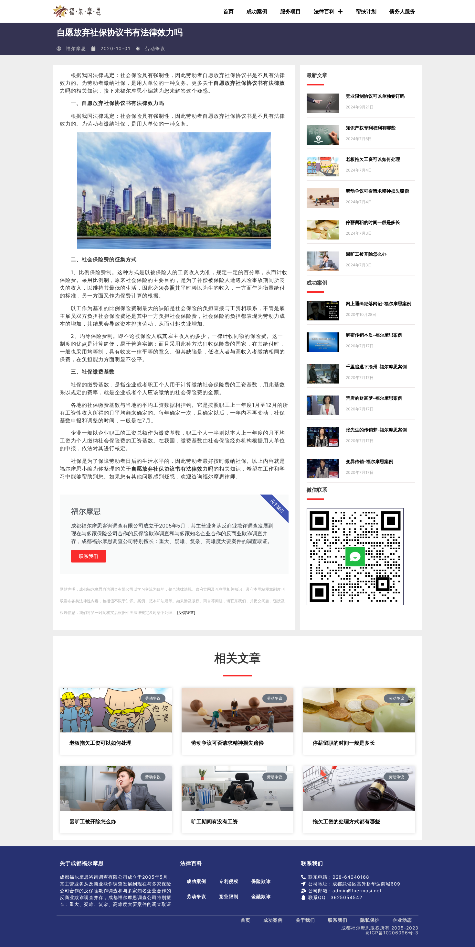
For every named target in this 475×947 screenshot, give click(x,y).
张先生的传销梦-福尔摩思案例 (376, 429)
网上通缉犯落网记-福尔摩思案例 (378, 303)
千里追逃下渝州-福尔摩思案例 (376, 366)
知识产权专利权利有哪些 (371, 127)
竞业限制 (228, 896)
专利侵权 (228, 881)
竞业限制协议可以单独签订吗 (375, 96)
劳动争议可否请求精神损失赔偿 (377, 191)
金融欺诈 (261, 896)
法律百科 (324, 11)
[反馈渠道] (186, 612)
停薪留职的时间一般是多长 (373, 222)
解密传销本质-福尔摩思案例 (374, 335)
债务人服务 (402, 11)
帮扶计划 (366, 11)
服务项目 (290, 11)
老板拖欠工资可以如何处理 (373, 159)
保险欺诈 (261, 881)
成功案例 (257, 11)
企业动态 (402, 920)
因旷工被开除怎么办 (366, 254)
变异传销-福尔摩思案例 (369, 461)
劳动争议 (155, 48)
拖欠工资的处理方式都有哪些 (346, 821)
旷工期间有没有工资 (214, 821)
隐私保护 (370, 920)
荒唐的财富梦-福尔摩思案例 (374, 398)
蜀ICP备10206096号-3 (391, 932)
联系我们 (88, 556)
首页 (228, 11)
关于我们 (305, 920)
